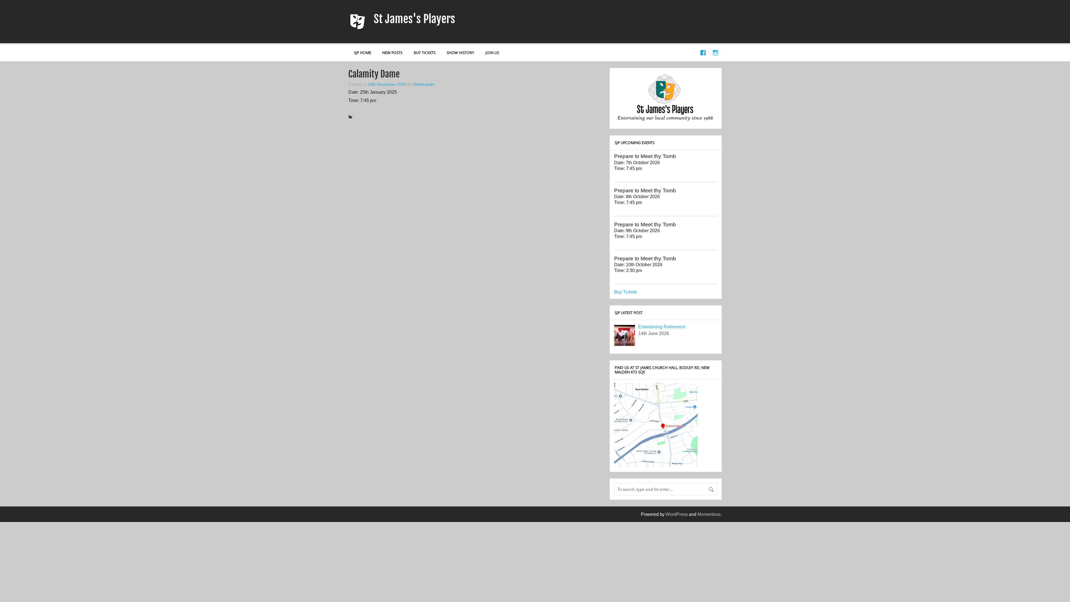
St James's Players (414, 19)
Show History (460, 52)
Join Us (492, 52)
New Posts (392, 52)
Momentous (709, 514)
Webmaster (423, 84)
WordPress (677, 514)
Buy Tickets (425, 52)
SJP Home (362, 52)
